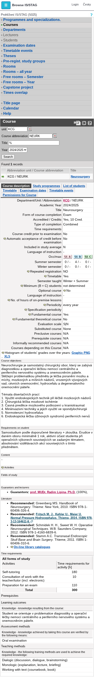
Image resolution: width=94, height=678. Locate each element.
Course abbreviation (15, 136)
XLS (7, 356)
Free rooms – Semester (23, 77)
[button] (5, 5)
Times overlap (15, 92)
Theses (9, 56)
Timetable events (18, 51)
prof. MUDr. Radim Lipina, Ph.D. (53, 492)
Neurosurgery (80, 176)
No (68, 290)
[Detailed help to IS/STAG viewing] (89, 123)
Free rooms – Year (19, 82)
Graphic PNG (81, 352)
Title (4, 143)
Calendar (11, 108)
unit (4, 129)
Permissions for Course (19, 195)
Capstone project (18, 87)
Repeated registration (45, 271)
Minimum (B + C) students (42, 286)
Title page (11, 103)
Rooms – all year (17, 72)
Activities (9, 467)
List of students (74, 186)
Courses (10, 25)
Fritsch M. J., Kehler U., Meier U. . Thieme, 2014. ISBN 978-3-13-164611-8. (51, 517)
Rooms (9, 66)
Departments (14, 30)
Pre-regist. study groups (24, 61)
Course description (16, 186)
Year (5, 150)
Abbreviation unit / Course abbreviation (35, 170)
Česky (87, 4)
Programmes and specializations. (32, 20)
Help (7, 113)
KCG (66, 200)
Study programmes (46, 186)
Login (75, 4)
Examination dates (19, 45)
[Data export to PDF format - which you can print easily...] (77, 123)
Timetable (10, 190)
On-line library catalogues (32, 547)
